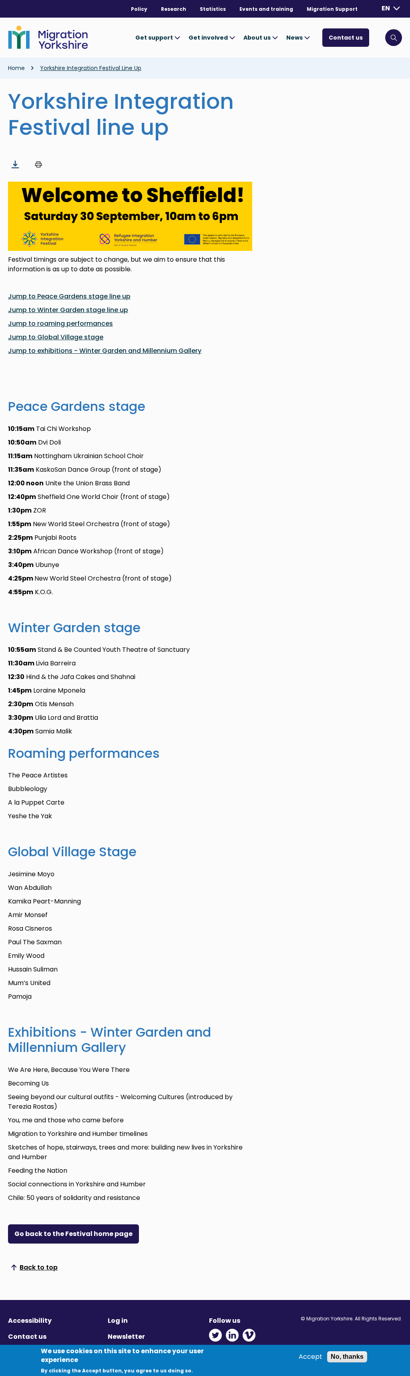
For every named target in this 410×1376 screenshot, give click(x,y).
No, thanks (347, 1356)
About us (257, 38)
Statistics (213, 9)
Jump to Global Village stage (55, 337)
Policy (139, 9)
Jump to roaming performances (60, 323)
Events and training (266, 9)
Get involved (209, 38)
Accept (310, 1356)
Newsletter (126, 1336)
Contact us (346, 38)
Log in (118, 1320)
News (295, 38)
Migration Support (332, 9)
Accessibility (30, 1320)
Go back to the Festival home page (73, 1233)
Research (173, 9)
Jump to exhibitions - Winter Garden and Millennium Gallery (104, 350)
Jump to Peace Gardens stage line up (69, 296)
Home (16, 68)
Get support (154, 38)
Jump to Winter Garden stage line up (68, 309)
